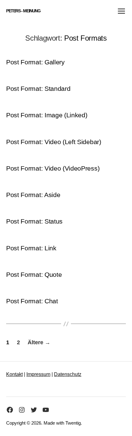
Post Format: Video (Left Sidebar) (53, 141)
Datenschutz (67, 374)
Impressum (38, 374)
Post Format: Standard (38, 88)
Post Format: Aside (33, 194)
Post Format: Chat (32, 301)
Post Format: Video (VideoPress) (52, 168)
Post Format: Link (31, 248)
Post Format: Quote (34, 274)
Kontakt (14, 374)
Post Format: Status (34, 221)
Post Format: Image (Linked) (46, 115)
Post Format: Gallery (35, 62)
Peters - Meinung (23, 11)
